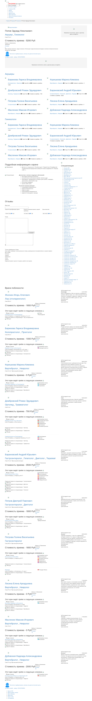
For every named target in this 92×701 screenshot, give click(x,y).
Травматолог (17, 94)
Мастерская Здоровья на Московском (14, 603)
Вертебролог (53, 83)
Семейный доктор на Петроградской (13, 314)
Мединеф (7, 569)
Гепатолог (63, 94)
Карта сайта (11, 696)
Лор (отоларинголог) (15, 298)
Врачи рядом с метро (13, 692)
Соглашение (11, 698)
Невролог (60, 83)
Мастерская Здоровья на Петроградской (14, 384)
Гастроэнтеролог (54, 94)
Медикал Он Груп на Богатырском (13, 348)
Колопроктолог (12, 83)
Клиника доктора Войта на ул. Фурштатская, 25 (16, 675)
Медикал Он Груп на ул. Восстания (13, 420)
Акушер (9, 34)
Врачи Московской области (15, 16)
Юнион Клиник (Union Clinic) (11, 474)
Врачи (10, 10)
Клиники (11, 11)
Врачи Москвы (12, 14)
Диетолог (68, 94)
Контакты (11, 17)
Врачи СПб (10, 691)
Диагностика (12, 13)
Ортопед (10, 94)
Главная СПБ (12, 9)
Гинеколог (19, 34)
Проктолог (20, 83)
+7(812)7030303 (12, 3)
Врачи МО (10, 695)
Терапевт (74, 94)
